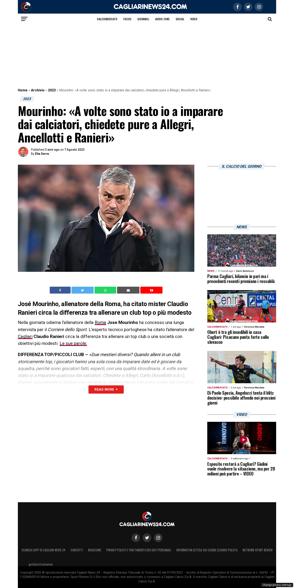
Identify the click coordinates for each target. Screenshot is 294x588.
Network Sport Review (257, 550)
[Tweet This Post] (82, 290)
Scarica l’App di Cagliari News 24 (43, 550)
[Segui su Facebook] (136, 537)
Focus (127, 19)
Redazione (94, 550)
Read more (104, 389)
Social (180, 19)
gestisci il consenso (41, 564)
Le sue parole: (73, 343)
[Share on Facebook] (61, 290)
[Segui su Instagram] (158, 537)
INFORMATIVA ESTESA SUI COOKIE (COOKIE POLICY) (206, 550)
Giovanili (143, 19)
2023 (52, 90)
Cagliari (25, 336)
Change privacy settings (277, 584)
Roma (100, 322)
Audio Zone (162, 19)
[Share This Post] (105, 290)
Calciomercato (107, 19)
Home (23, 90)
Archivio (38, 90)
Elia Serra (42, 153)
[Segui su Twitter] (147, 537)
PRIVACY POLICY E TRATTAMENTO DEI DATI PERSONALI (138, 550)
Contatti (77, 550)
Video (193, 19)
